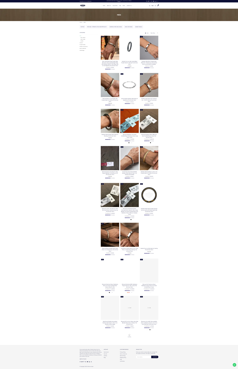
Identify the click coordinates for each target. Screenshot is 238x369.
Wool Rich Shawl (129, 26)
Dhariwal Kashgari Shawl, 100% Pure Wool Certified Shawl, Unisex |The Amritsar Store (149, 136)
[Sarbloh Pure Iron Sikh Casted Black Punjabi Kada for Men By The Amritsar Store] (129, 48)
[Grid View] (146, 33)
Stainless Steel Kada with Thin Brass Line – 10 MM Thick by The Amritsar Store (149, 100)
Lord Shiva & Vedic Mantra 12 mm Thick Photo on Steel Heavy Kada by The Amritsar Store (129, 250)
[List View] (148, 33)
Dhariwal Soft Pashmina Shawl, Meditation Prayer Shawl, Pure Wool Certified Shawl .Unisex (149, 286)
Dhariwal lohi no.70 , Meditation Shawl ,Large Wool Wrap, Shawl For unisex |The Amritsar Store (149, 360)
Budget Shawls (138, 26)
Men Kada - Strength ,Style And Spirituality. (97, 26)
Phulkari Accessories (84, 46)
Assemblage (82, 50)
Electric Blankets (83, 48)
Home (104, 5)
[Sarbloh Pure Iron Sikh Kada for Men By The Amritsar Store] (149, 235)
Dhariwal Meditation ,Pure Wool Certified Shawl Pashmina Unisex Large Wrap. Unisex (129, 136)
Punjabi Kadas (82, 44)
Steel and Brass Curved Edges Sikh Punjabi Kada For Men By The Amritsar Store (110, 100)
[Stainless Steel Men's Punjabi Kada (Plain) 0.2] (149, 48)
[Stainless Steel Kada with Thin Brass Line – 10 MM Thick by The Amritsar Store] (149, 85)
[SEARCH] (150, 5)
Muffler (82, 26)
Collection (115, 5)
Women (81, 42)
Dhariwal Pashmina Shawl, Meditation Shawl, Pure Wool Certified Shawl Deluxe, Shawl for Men (110, 286)
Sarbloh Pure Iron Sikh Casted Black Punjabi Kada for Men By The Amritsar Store (129, 63)
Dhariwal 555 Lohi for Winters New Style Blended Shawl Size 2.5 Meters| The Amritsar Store (129, 323)
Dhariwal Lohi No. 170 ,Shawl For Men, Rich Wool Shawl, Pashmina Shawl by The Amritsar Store (110, 210)
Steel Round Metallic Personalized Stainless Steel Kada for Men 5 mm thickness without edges (110, 323)
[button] (157, 5)
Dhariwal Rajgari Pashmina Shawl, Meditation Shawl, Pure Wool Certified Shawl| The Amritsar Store (130, 360)
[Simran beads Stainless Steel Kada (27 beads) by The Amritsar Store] (129, 85)
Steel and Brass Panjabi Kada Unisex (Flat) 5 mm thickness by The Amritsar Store (110, 250)
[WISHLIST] (155, 5)
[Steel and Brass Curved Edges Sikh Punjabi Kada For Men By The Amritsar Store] (110, 85)
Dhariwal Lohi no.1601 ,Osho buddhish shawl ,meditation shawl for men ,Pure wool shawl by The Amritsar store (149, 323)
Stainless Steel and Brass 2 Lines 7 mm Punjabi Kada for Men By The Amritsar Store (149, 173)
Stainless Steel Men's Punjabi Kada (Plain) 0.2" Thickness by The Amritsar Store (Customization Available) (149, 63)
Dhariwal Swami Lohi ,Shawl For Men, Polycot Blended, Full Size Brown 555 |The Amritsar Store (110, 173)
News (124, 5)
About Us (109, 5)
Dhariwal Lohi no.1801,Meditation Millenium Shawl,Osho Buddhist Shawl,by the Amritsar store (110, 360)
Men (80, 35)
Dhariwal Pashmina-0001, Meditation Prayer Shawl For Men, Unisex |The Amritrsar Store (129, 286)
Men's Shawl (83, 37)
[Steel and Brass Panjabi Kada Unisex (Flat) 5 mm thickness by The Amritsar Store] (110, 235)
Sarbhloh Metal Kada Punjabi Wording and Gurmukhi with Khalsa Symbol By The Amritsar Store (149, 210)
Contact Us (129, 5)
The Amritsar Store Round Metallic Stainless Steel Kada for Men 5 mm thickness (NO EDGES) (129, 173)
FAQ (120, 5)
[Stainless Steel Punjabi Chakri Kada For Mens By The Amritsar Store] (110, 121)
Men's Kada (83, 39)
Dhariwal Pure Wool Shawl (116, 26)
